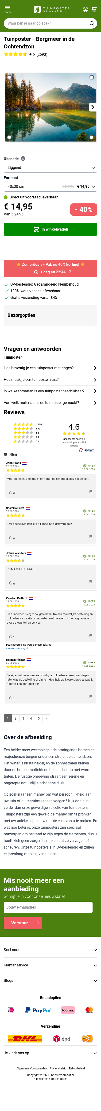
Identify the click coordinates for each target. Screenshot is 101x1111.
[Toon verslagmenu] (91, 491)
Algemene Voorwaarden (31, 1068)
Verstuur (19, 922)
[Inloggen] (85, 9)
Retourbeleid (77, 1068)
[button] (50, 229)
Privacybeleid (58, 1068)
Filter (13, 455)
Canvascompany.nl (17, 648)
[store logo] (52, 9)
